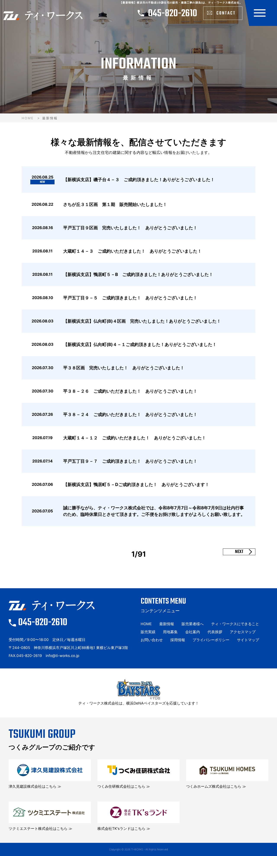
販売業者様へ (193, 624)
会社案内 (192, 632)
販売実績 (148, 632)
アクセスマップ (243, 632)
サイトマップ (248, 640)
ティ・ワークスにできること (235, 624)
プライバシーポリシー (211, 640)
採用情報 (177, 640)
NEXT (239, 551)
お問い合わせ (152, 640)
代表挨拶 (215, 632)
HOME (28, 118)
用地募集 (170, 632)
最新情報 (166, 624)
